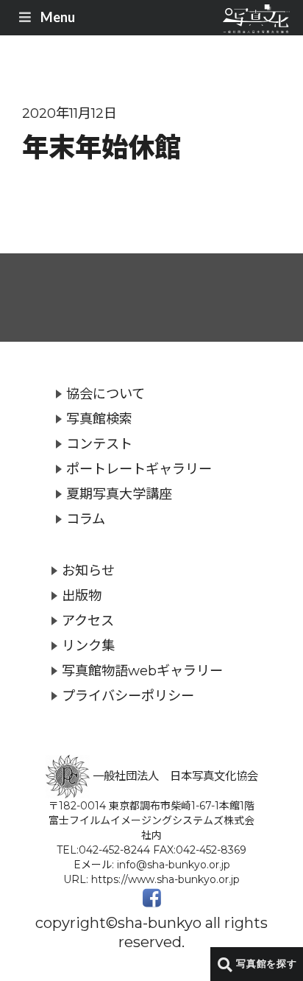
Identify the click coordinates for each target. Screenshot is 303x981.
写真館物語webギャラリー (142, 670)
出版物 (81, 595)
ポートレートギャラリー (139, 468)
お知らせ (88, 570)
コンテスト (99, 443)
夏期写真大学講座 (119, 493)
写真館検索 (99, 418)
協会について (105, 393)
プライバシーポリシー (128, 695)
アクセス (88, 620)
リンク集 (88, 645)
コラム (85, 518)
